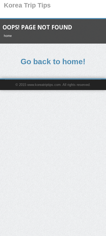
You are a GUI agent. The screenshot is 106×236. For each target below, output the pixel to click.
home (8, 36)
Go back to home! (53, 61)
